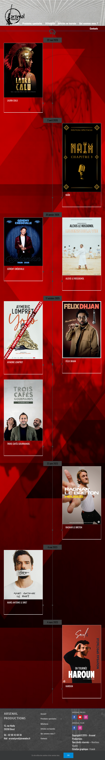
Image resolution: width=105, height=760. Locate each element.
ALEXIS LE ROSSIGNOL (75, 278)
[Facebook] (74, 717)
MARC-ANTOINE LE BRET (17, 602)
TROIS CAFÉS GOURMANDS (18, 443)
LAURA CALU (12, 100)
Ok (68, 755)
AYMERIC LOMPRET (15, 362)
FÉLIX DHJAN (71, 361)
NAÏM (68, 195)
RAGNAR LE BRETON (74, 527)
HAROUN (69, 686)
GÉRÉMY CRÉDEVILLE (15, 269)
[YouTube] (80, 717)
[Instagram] (86, 717)
